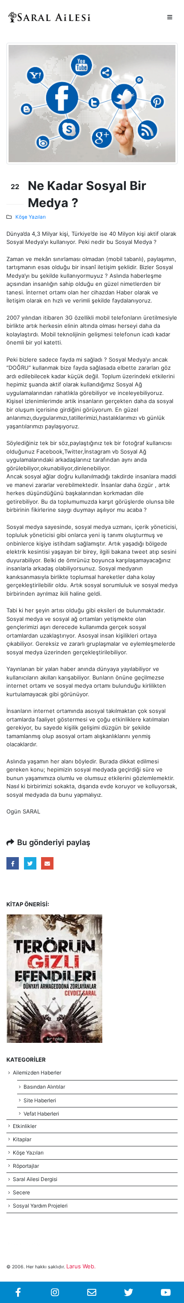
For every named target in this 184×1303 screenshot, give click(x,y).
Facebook (12, 863)
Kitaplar (22, 1139)
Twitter (30, 863)
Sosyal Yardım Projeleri (40, 1205)
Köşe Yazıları (30, 217)
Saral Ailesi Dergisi (35, 1179)
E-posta (47, 863)
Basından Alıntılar (44, 1086)
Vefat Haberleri (41, 1113)
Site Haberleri (40, 1100)
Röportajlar (26, 1166)
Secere (21, 1192)
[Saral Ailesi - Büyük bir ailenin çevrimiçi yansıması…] (49, 17)
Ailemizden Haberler (37, 1072)
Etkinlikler (24, 1126)
